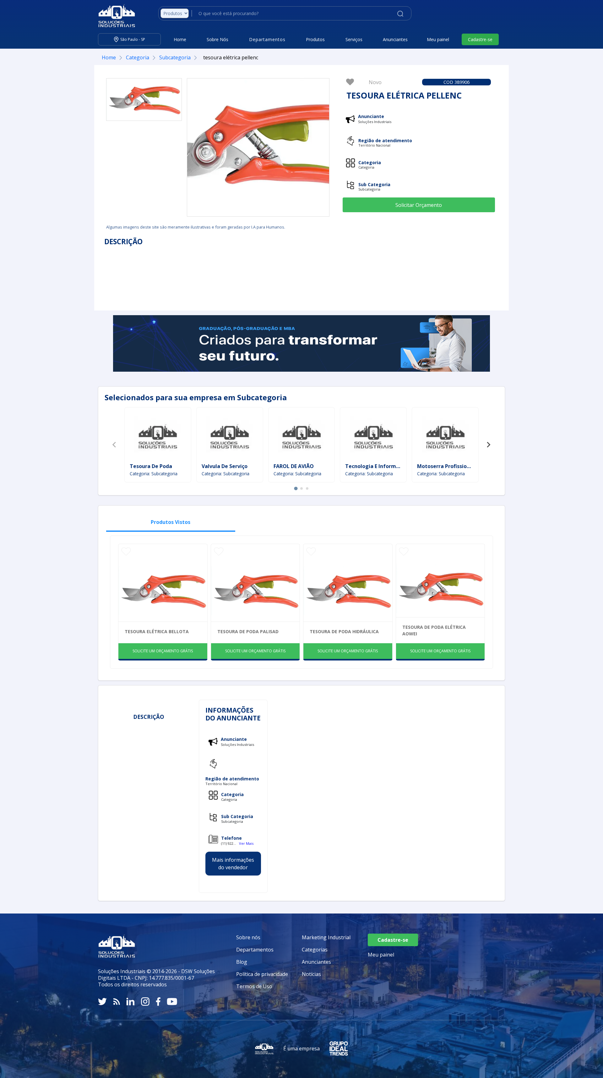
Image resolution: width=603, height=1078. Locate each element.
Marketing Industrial (326, 937)
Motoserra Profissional (446, 466)
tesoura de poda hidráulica (344, 631)
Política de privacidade (262, 974)
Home (180, 39)
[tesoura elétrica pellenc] (144, 99)
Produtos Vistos (170, 522)
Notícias (311, 974)
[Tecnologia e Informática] (373, 436)
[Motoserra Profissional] (445, 436)
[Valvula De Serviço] (229, 436)
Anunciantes (395, 39)
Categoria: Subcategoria (153, 474)
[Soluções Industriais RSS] (116, 1001)
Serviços (353, 39)
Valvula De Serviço (224, 466)
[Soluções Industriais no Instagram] (145, 1001)
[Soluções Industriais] (113, 15)
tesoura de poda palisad (248, 631)
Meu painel (438, 39)
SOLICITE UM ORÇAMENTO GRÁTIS (163, 651)
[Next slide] (488, 445)
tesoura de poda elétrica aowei (434, 630)
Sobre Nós (217, 39)
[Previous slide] (115, 445)
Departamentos (255, 949)
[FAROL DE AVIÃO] (301, 436)
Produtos (315, 39)
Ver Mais (246, 843)
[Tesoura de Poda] (157, 436)
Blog (241, 961)
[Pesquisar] (400, 13)
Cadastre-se (480, 39)
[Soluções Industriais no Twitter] (102, 1001)
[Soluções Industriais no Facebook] (158, 1001)
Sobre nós (248, 937)
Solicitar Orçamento (418, 205)
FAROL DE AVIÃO (294, 466)
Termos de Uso (254, 986)
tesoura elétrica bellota (157, 631)
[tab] (295, 488)
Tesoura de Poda (151, 466)
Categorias (315, 949)
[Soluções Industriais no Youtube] (172, 1001)
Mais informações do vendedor (233, 863)
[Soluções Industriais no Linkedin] (130, 1001)
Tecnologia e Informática (377, 466)
